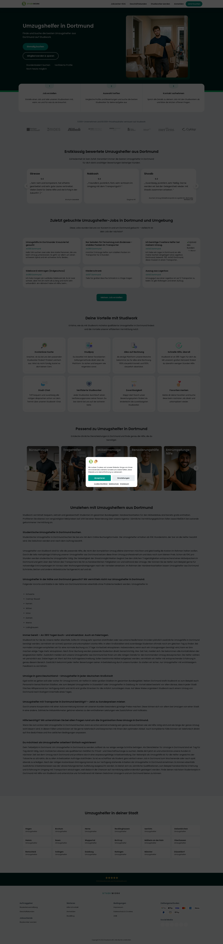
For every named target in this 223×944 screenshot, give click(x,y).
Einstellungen (123, 478)
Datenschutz (114, 484)
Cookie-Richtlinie (100, 484)
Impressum (124, 484)
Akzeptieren (99, 478)
